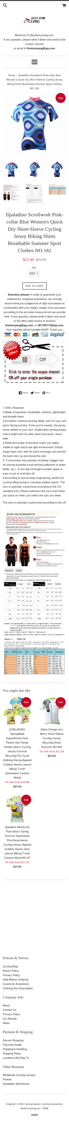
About (6, 1005)
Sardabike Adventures (16, 1083)
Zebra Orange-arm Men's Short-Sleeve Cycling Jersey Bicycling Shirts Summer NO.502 (52, 738)
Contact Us (9, 1010)
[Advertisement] (34, 919)
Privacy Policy (11, 975)
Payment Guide (12, 1044)
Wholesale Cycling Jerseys (19, 1075)
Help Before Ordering (15, 979)
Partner (7, 1079)
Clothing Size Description (18, 988)
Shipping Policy (12, 1053)
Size (34, 267)
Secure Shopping (13, 1040)
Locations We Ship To (16, 1058)
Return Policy (11, 970)
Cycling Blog (10, 966)
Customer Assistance (16, 984)
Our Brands (10, 1018)
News (6, 1023)
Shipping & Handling (15, 1049)
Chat (45, 1108)
